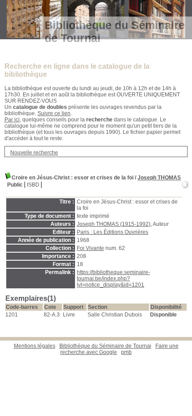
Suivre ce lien (54, 113)
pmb (126, 352)
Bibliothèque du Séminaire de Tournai (105, 346)
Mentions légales (34, 346)
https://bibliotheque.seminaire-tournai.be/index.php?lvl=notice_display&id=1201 (113, 278)
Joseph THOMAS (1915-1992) (113, 224)
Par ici (12, 119)
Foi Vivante (90, 248)
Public (15, 185)
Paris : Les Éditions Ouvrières (112, 232)
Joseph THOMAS (159, 178)
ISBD (33, 185)
